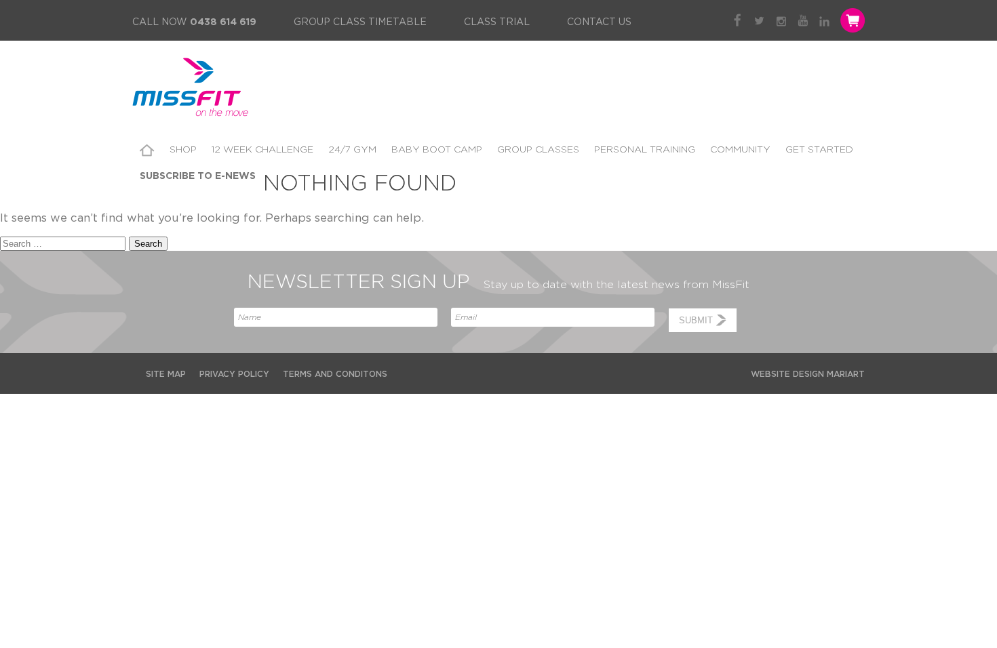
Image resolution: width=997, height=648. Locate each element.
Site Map (166, 374)
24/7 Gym (352, 150)
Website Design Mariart (808, 374)
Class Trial (497, 22)
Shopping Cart (851, 20)
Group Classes (538, 150)
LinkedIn (824, 20)
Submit (696, 320)
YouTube (803, 20)
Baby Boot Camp (436, 150)
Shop (183, 150)
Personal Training (644, 150)
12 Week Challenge (262, 150)
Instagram (781, 20)
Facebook (737, 20)
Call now (194, 22)
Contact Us (599, 22)
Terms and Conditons (335, 374)
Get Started (819, 150)
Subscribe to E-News (198, 176)
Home (147, 150)
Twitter (759, 20)
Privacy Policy (234, 374)
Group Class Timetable (360, 22)
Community (740, 150)
